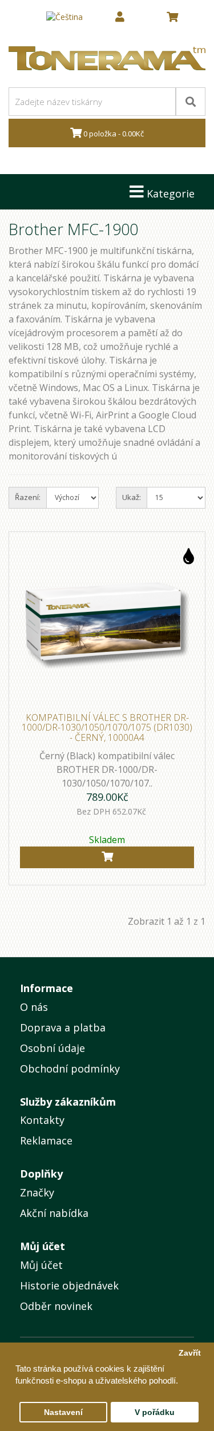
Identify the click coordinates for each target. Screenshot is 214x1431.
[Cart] (107, 857)
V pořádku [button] (155, 1412)
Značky (37, 1192)
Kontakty (42, 1120)
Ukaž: (131, 497)
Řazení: (28, 497)
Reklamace (46, 1140)
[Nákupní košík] (172, 17)
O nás (34, 1007)
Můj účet (41, 1265)
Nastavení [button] (63, 1412)
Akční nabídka (54, 1213)
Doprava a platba (63, 1027)
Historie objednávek (69, 1285)
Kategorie (169, 193)
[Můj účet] (120, 17)
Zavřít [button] (190, 1353)
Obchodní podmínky (70, 1068)
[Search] (190, 101)
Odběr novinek (56, 1306)
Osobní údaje (52, 1048)
